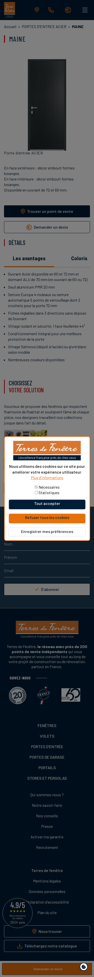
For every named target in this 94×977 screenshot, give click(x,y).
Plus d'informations (47, 477)
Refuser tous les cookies (47, 517)
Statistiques (49, 492)
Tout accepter (47, 503)
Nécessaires (49, 487)
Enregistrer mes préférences (47, 531)
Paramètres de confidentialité (85, 967)
